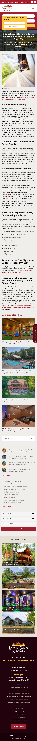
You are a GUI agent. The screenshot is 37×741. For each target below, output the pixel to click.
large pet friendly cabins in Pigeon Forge (18, 98)
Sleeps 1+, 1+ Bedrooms (11, 524)
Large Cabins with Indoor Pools (19, 702)
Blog (10, 42)
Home (6, 42)
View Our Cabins (18, 529)
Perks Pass (19, 708)
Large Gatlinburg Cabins (19, 690)
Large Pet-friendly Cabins (19, 720)
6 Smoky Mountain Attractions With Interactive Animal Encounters (18, 470)
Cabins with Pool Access (19, 699)
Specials (19, 705)
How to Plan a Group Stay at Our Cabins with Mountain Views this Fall (20, 457)
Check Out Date (18, 519)
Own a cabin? (18, 726)
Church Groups (19, 717)
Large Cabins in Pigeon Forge (19, 693)
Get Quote (19, 714)
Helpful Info (19, 711)
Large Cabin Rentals (20, 42)
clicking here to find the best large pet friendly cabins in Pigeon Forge (17, 307)
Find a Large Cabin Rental (19, 687)
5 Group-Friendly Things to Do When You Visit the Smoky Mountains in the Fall (20, 451)
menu (33, 8)
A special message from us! (35, 333)
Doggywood (6, 194)
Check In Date (18, 514)
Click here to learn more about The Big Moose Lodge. (17, 271)
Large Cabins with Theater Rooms (19, 696)
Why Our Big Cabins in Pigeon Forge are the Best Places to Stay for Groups (21, 464)
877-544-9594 (24, 2)
